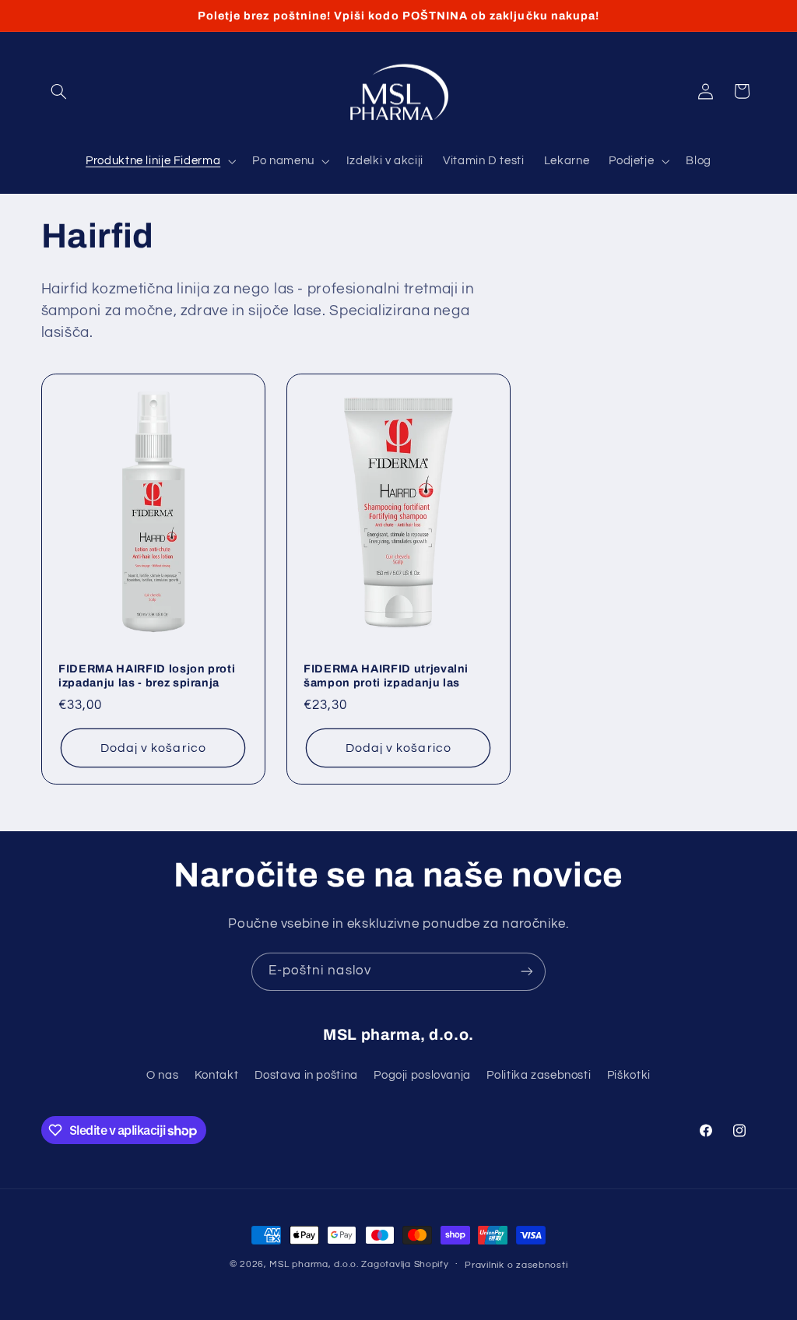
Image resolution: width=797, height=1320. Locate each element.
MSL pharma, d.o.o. (313, 1264)
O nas (162, 1075)
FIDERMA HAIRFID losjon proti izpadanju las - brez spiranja (146, 675)
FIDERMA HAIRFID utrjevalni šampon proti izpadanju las (386, 675)
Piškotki (629, 1075)
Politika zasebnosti (538, 1075)
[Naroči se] (527, 972)
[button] (59, 91)
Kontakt (216, 1075)
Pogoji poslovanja (422, 1075)
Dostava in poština (306, 1075)
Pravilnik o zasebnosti (516, 1265)
